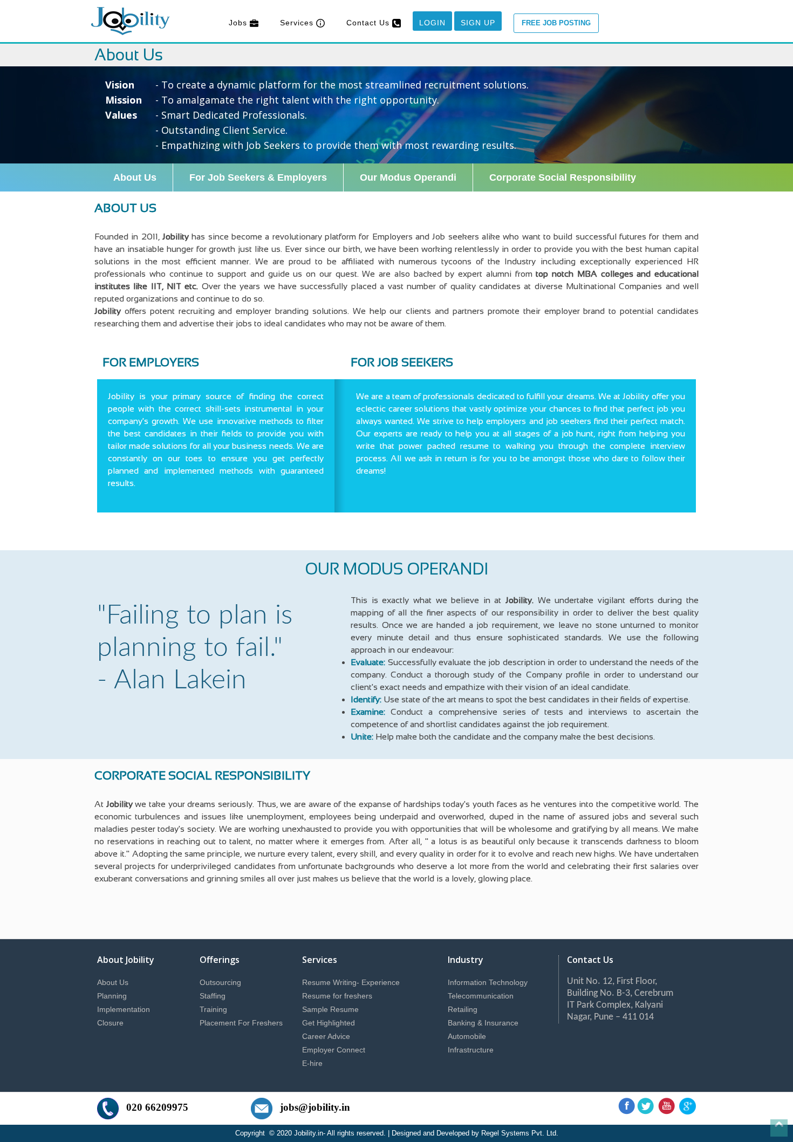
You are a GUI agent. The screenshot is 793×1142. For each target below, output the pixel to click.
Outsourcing (220, 982)
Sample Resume (330, 1009)
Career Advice (326, 1036)
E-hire (312, 1063)
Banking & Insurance (483, 1022)
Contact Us (369, 22)
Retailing (462, 1009)
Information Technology (488, 982)
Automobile (467, 1036)
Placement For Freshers (241, 1022)
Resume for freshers (337, 995)
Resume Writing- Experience (351, 982)
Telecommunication (481, 995)
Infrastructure (471, 1049)
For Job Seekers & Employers (258, 177)
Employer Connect (333, 1049)
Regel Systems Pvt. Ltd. (519, 1133)
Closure (110, 1022)
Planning (112, 995)
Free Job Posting (556, 23)
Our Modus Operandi (408, 177)
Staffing (212, 995)
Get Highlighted (328, 1022)
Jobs (239, 22)
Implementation (123, 1009)
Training (213, 1009)
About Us (134, 177)
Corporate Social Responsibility (562, 177)
